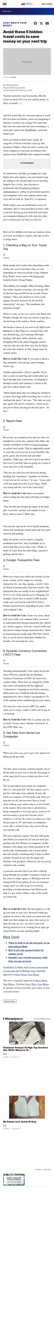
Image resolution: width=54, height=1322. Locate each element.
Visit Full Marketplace (42, 1019)
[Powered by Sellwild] (47, 1169)
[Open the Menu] (4, 4)
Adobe (13, 77)
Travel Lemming (40, 444)
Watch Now (46, 4)
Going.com (38, 276)
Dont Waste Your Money (15, 24)
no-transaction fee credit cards (17, 633)
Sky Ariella (28, 583)
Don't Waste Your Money (27, 974)
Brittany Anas (29, 970)
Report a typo (10, 1001)
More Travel (11, 936)
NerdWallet (30, 129)
